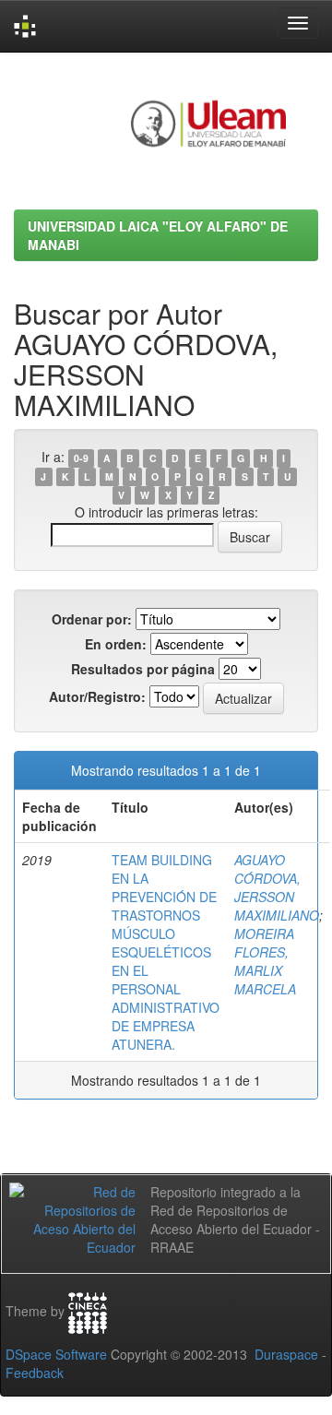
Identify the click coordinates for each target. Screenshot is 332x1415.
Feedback (35, 1372)
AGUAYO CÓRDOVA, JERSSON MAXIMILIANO (276, 887)
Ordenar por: (92, 619)
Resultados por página (143, 669)
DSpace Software (56, 1354)
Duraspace (286, 1354)
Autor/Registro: (97, 696)
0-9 (81, 458)
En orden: (116, 644)
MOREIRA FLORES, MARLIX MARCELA (265, 961)
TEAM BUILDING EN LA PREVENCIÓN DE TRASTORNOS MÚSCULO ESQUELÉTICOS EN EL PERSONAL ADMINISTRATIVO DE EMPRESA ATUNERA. (165, 951)
